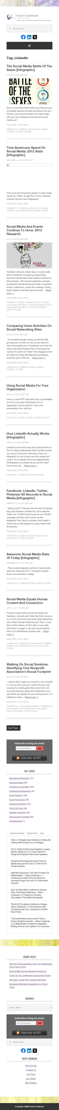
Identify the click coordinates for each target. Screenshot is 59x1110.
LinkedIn (44, 129)
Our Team (30, 1074)
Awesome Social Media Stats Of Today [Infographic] (28, 556)
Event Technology (17, 799)
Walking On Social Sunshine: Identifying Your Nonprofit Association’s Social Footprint (29, 668)
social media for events (17, 305)
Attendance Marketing (19, 778)
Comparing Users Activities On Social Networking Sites (29, 327)
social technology (40, 646)
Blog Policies (30, 1082)
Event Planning (15, 795)
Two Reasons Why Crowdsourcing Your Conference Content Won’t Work (29, 909)
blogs (22, 302)
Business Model (16, 782)
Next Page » (13, 728)
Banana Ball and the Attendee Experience (27, 971)
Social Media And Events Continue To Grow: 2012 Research (25, 230)
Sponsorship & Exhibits (19, 817)
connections (25, 643)
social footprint (27, 709)
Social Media (22, 125)
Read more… (39, 358)
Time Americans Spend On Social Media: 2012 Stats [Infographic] (26, 151)
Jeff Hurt (24, 75)
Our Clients (31, 1078)
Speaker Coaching (17, 812)
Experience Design (17, 804)
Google (38, 302)
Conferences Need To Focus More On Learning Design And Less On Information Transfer (29, 880)
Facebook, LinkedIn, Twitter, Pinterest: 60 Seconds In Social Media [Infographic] (29, 494)
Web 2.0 (35, 711)
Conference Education (19, 787)
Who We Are (30, 1065)
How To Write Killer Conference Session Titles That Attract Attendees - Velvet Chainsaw (29, 892)
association (24, 706)
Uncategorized (15, 821)
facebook (23, 129)
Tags (42, 833)
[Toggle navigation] (29, 45)
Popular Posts (32, 833)
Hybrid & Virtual (16, 808)
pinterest (11, 132)
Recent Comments (17, 833)
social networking (24, 211)
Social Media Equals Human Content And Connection (27, 601)
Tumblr (37, 211)
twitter (19, 132)
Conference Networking (19, 791)
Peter (13, 840)
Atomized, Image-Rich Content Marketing (27, 980)
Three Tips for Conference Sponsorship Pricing (30, 975)
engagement (36, 643)
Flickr (31, 536)
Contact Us (31, 1070)
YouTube (27, 132)
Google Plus (34, 129)
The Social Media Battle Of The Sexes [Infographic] (29, 68)
